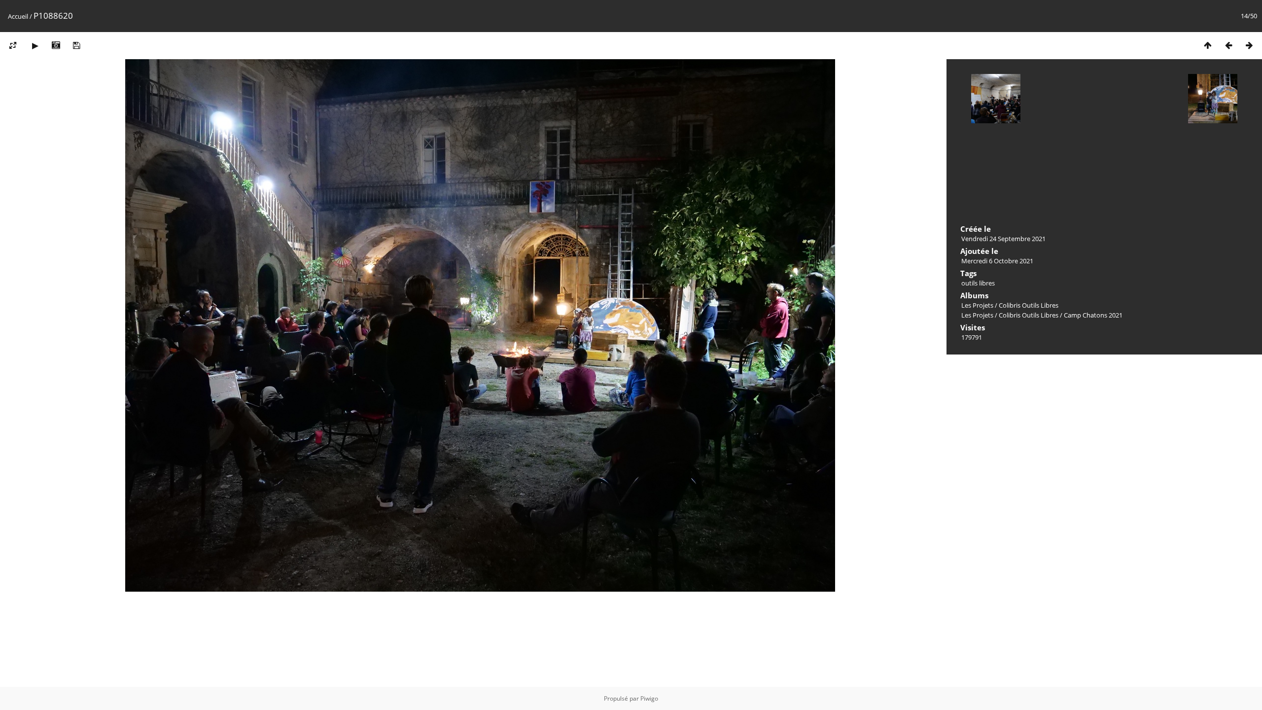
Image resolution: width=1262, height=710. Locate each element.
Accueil (18, 16)
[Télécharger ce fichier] (76, 45)
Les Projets (977, 305)
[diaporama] (35, 45)
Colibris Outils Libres (1028, 305)
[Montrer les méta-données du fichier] (55, 45)
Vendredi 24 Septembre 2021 (1003, 238)
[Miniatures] (1207, 45)
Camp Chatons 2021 (1093, 315)
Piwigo (649, 698)
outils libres (978, 283)
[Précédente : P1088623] (1228, 45)
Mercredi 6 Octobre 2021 (997, 260)
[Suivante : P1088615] (1249, 45)
